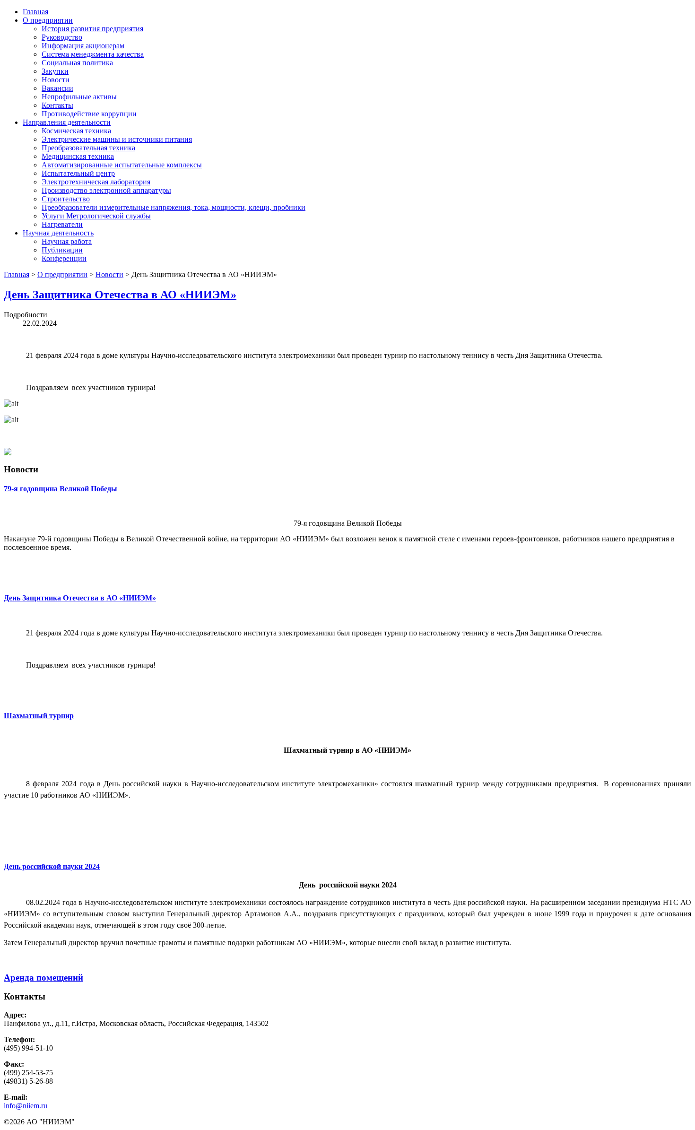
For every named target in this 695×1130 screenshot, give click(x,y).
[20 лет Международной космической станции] (7, 453)
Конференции (64, 258)
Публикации (62, 250)
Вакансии (57, 88)
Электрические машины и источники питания (117, 139)
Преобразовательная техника (88, 148)
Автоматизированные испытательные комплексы (122, 165)
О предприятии (48, 20)
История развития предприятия (92, 29)
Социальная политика (77, 63)
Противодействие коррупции (89, 114)
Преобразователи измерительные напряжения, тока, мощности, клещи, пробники (173, 207)
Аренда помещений (43, 977)
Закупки (55, 71)
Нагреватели (62, 224)
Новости (56, 80)
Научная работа (67, 241)
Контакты (57, 105)
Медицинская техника (78, 156)
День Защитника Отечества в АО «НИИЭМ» (120, 294)
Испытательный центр (78, 173)
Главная (35, 12)
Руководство (62, 37)
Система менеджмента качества (93, 54)
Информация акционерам (83, 46)
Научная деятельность (58, 233)
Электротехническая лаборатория (96, 182)
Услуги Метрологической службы (96, 216)
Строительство (66, 199)
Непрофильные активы (79, 97)
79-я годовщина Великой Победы (60, 489)
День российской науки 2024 (52, 866)
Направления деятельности (67, 122)
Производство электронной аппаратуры (106, 190)
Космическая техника (76, 131)
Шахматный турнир (39, 716)
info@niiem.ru (25, 1106)
